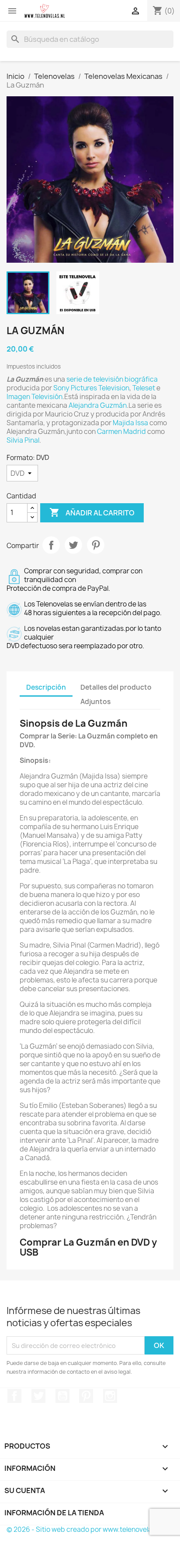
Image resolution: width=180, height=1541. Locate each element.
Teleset (143, 388)
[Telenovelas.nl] (44, 11)
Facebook (14, 1396)
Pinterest (95, 545)
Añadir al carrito (92, 512)
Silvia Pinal (23, 440)
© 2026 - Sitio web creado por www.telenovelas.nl (85, 1529)
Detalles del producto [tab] (116, 687)
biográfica (141, 379)
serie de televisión (94, 379)
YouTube (62, 1396)
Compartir (51, 545)
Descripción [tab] (46, 687)
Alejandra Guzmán (98, 405)
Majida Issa (130, 422)
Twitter (38, 1396)
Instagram (110, 1396)
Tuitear (73, 545)
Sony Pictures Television (91, 388)
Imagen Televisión (34, 396)
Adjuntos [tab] (95, 701)
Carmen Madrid (121, 431)
